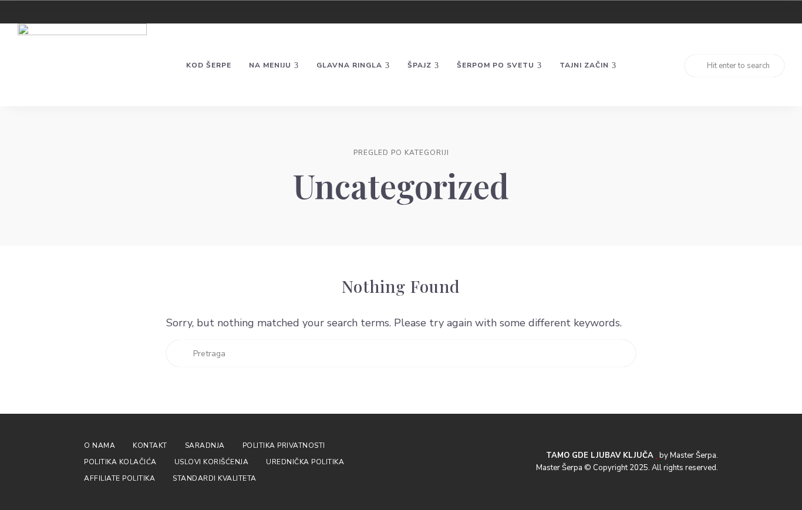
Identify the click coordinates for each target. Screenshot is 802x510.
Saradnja (205, 445)
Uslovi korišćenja (211, 462)
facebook (717, 11)
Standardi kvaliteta (215, 478)
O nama (99, 445)
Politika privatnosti (283, 445)
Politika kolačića (120, 462)
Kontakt (150, 445)
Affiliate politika (119, 478)
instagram (738, 11)
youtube (780, 11)
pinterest (759, 11)
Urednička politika (305, 462)
